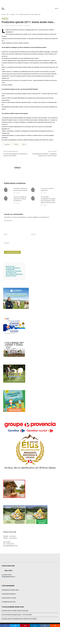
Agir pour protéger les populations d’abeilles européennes (20, 198)
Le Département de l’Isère (8, 602)
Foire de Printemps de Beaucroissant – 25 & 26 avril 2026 (17, 615)
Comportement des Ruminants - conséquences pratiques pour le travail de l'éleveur (44, 155)
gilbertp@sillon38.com (9, 577)
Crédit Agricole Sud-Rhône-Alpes (10, 590)
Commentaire (8, 220)
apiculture (5, 18)
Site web (6, 243)
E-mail (33, 234)
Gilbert (28, 25)
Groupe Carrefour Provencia (9, 598)
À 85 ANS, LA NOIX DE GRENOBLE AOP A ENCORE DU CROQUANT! (19, 619)
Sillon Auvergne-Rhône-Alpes (13, 607)
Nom (6, 234)
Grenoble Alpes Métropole (9, 594)
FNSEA (16, 144)
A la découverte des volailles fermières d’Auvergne (15, 611)
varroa (24, 144)
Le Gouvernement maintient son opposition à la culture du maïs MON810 (15, 155)
